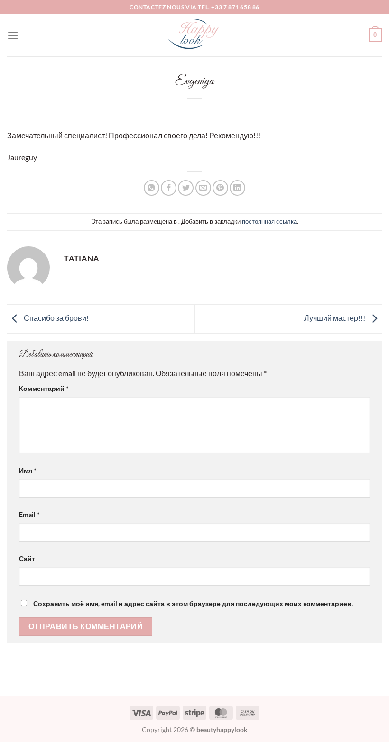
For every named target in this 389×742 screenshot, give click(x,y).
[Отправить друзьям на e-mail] (203, 188)
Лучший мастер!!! (335, 317)
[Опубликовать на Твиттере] (186, 188)
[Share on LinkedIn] (237, 188)
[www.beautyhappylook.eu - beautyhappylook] (194, 35)
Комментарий (44, 388)
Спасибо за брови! (55, 317)
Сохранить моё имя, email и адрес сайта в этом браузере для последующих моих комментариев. (193, 603)
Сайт (27, 558)
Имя (28, 470)
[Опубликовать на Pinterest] (220, 188)
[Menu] (13, 35)
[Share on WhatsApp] (151, 188)
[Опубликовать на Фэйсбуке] (168, 188)
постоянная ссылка (269, 221)
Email (29, 514)
